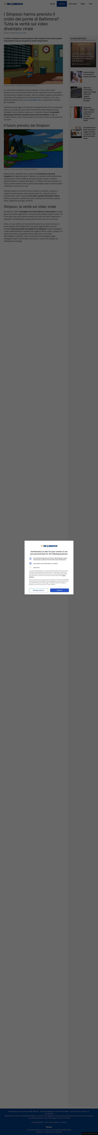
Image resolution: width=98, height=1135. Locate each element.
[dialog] (49, 567)
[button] (49, 567)
